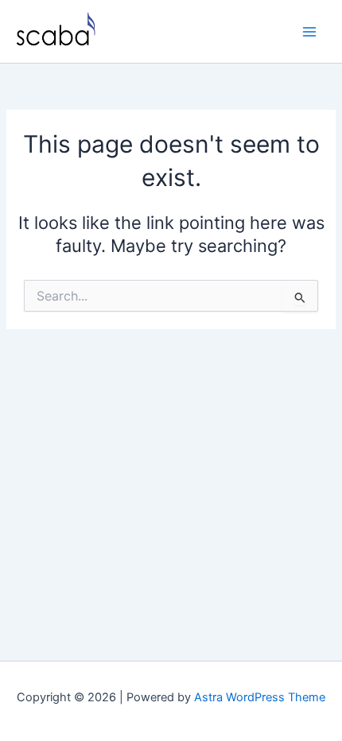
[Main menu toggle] (309, 31)
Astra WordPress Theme (259, 697)
